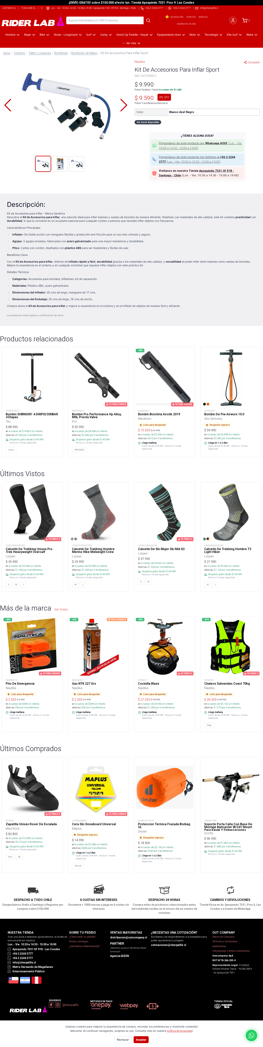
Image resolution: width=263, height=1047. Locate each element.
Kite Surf (232, 34)
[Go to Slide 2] (60, 164)
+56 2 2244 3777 (182, 8)
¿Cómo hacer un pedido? (82, 936)
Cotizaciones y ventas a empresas (231, 950)
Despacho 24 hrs (186, 24)
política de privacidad (180, 1031)
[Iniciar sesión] (233, 20)
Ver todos (61, 609)
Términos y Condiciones (225, 941)
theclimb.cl (28, 8)
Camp (104, 34)
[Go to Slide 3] (77, 164)
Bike (42, 34)
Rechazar (123, 1039)
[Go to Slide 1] (43, 164)
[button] (66, 105)
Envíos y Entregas (78, 941)
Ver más (131, 43)
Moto (192, 34)
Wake (249, 34)
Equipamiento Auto (169, 34)
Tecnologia (211, 34)
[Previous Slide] (7, 105)
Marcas (203, 17)
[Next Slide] (124, 105)
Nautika (140, 62)
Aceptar (141, 1039)
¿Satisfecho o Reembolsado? (84, 946)
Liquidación (176, 17)
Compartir (254, 62)
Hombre (10, 34)
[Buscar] (148, 20)
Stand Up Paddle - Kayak (132, 34)
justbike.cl (9, 8)
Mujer (27, 34)
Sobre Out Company (223, 936)
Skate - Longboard (66, 34)
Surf (88, 34)
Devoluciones (219, 946)
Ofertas (191, 17)
